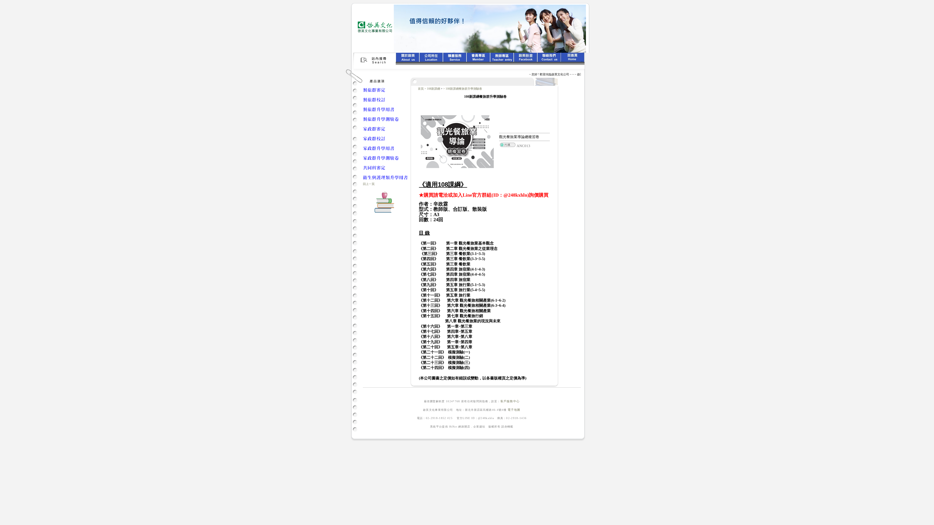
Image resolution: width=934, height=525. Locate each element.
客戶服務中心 (510, 401)
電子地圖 (514, 409)
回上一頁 (369, 184)
